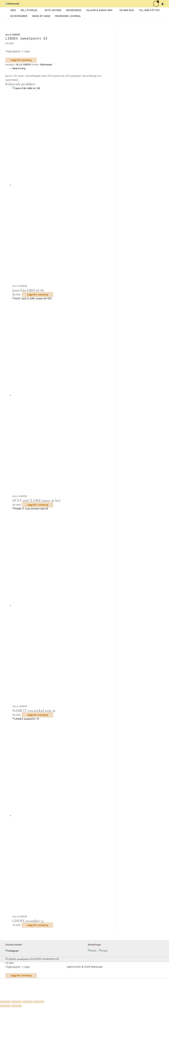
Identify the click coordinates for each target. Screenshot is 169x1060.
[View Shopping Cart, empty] (156, 3)
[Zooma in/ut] (5, 1002)
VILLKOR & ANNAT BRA (99, 10)
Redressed (46, 64)
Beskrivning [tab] (18, 68)
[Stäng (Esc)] (39, 1002)
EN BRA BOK (127, 10)
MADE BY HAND (41, 16)
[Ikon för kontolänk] (162, 4)
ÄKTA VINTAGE (53, 10)
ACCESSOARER (18, 16)
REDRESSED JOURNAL (68, 16)
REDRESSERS (73, 10)
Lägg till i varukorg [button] (37, 294)
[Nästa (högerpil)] (16, 1006)
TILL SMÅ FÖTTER (149, 10)
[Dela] (27, 1002)
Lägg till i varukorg (21, 60)
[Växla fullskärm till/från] (16, 1002)
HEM (13, 10)
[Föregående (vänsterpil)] (5, 1006)
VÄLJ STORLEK (28, 10)
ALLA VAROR (12, 34)
